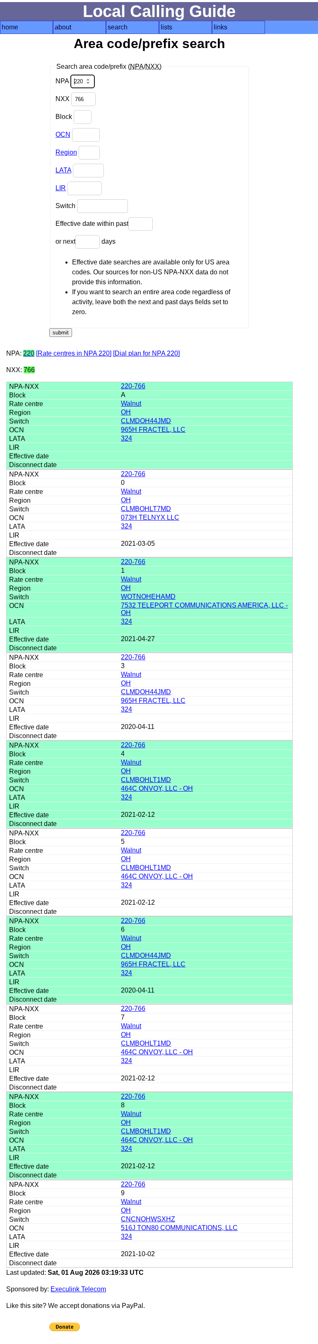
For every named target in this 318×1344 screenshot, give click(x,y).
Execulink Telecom (78, 1289)
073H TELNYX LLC (150, 517)
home (10, 27)
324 (126, 438)
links (220, 27)
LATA (63, 170)
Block (64, 116)
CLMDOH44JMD (146, 420)
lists (166, 27)
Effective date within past (91, 223)
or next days (85, 241)
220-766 (133, 386)
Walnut (131, 403)
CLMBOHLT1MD (146, 779)
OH (126, 412)
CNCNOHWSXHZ (148, 1219)
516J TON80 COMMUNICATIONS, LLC (179, 1227)
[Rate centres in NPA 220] (73, 353)
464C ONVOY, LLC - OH (157, 788)
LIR (60, 187)
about (63, 27)
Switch (66, 205)
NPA (62, 81)
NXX (63, 98)
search (118, 27)
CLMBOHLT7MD (146, 508)
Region (66, 152)
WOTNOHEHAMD (148, 596)
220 (28, 353)
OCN (62, 134)
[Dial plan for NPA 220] (146, 353)
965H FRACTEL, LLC (153, 429)
